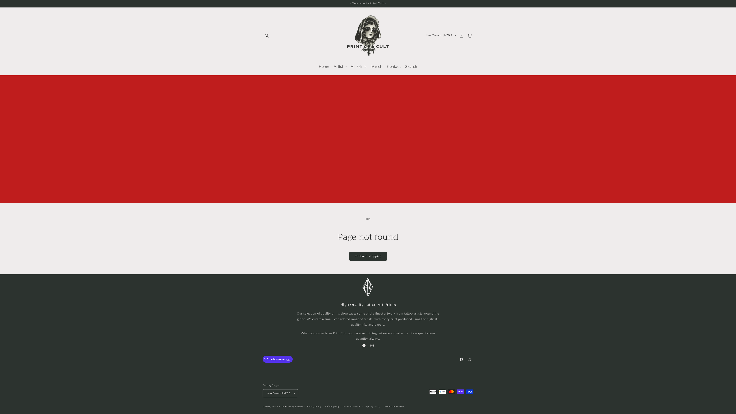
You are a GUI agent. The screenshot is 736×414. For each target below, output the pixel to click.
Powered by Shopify (292, 407)
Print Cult (276, 407)
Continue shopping (368, 256)
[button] (267, 35)
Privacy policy (314, 406)
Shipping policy (372, 406)
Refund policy (332, 406)
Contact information (394, 406)
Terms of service (352, 406)
